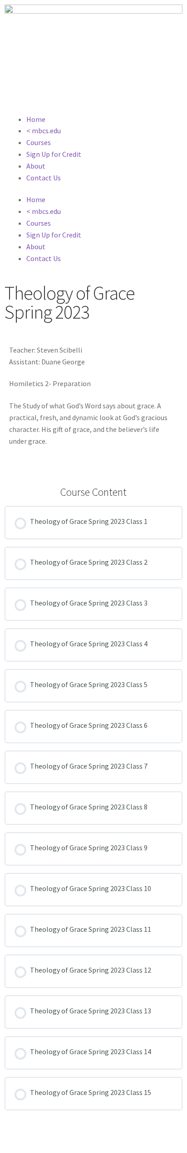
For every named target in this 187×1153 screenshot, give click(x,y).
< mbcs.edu (43, 130)
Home (35, 119)
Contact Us (43, 177)
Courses (38, 142)
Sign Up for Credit (53, 154)
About (35, 165)
